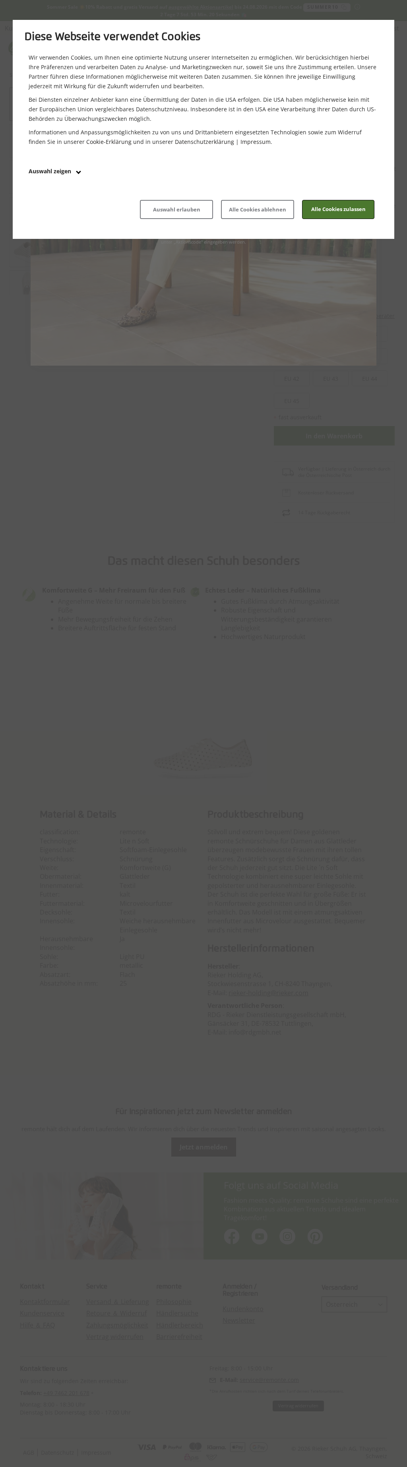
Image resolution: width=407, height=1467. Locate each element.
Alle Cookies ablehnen (257, 209)
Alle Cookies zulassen (338, 209)
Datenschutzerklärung (204, 141)
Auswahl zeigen (51, 171)
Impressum (255, 141)
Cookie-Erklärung (109, 141)
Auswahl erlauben (176, 209)
